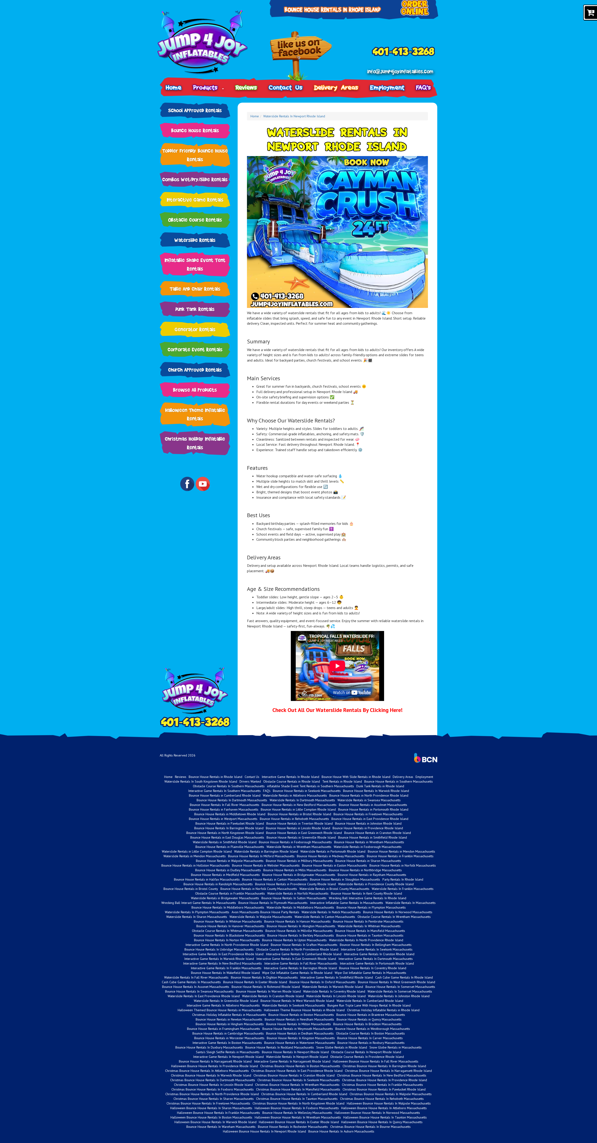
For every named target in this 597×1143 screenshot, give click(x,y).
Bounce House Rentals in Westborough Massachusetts (372, 1029)
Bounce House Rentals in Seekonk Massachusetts (307, 791)
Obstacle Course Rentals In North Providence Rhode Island (297, 949)
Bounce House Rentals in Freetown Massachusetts (368, 814)
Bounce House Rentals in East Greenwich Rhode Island (304, 833)
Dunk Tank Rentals (195, 309)
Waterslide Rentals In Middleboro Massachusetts (300, 907)
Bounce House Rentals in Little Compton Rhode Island (298, 809)
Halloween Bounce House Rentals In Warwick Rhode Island (215, 1122)
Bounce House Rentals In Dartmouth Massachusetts (232, 800)
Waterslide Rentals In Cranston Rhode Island (273, 996)
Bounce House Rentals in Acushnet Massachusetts (373, 805)
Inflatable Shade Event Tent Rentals (195, 264)
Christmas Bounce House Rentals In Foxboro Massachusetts (212, 1089)
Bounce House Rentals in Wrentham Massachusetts (369, 842)
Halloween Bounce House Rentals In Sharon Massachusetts (211, 1108)
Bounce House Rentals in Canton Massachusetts (275, 879)
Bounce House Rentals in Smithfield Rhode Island (372, 837)
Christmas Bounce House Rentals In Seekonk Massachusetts (298, 1080)
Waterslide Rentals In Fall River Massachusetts (196, 977)
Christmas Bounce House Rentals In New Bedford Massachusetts (381, 1075)
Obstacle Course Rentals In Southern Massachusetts (229, 786)
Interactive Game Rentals (195, 199)
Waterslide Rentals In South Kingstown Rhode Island (200, 781)
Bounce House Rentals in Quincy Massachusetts (369, 1019)
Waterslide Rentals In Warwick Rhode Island (332, 987)
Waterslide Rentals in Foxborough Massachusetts (368, 847)
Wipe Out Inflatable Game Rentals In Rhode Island (297, 973)
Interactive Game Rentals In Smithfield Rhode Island (336, 977)
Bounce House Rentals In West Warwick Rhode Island (297, 1001)
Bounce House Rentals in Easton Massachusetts (334, 865)
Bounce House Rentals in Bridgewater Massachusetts (298, 875)
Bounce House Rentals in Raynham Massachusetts (372, 875)
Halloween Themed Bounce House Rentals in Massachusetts (220, 1010)
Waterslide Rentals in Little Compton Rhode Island (197, 851)
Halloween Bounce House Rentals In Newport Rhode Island (264, 1131)
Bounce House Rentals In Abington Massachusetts (301, 926)
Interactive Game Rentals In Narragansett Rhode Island (292, 1061)
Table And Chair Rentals (195, 288)
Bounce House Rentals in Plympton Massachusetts (371, 907)
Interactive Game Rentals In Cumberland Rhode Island (303, 954)
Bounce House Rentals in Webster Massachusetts (266, 865)
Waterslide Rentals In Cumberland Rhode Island (370, 1001)
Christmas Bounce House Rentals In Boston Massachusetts (300, 1066)
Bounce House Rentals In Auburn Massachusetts (341, 1131)
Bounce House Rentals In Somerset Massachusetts (400, 987)
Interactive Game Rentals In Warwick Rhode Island (219, 959)
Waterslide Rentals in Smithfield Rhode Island (225, 842)
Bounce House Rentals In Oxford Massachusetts (322, 982)
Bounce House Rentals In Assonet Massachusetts (195, 987)
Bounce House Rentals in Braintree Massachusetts (370, 1015)
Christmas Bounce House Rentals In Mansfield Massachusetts (298, 1089)
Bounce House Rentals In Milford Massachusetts (261, 856)
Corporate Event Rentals (195, 349)
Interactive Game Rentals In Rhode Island (290, 777)
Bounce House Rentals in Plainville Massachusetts (229, 847)
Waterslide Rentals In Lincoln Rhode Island (336, 996)
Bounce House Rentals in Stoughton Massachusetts (345, 879)
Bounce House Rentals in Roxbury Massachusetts (371, 1043)
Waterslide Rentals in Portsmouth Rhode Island (332, 851)
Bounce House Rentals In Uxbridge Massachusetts (219, 949)
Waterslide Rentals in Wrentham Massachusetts (299, 847)
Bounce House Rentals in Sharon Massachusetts (368, 861)
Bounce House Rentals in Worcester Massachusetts (229, 1038)
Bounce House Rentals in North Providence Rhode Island (368, 795)
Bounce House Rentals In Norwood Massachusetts (397, 912)
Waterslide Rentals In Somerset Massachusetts (400, 991)
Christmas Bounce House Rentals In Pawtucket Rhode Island (384, 1089)
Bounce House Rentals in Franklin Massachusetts (400, 856)
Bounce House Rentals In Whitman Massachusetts (228, 921)
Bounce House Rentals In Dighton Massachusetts (264, 977)
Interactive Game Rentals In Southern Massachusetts (224, 791)
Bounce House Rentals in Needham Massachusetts (299, 1019)
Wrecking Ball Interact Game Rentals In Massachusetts (198, 903)
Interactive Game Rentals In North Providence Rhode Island (226, 945)
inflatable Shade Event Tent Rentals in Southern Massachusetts (310, 786)
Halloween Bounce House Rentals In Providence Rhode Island (214, 1066)
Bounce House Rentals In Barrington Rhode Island (229, 828)
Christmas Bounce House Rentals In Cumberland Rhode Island (304, 1094)
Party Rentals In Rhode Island (402, 879)
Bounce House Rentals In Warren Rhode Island (268, 991)
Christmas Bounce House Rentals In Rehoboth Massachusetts (382, 1099)
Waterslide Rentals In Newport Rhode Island (294, 116)
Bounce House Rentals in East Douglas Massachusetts (227, 837)
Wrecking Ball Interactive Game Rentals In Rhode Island (367, 898)
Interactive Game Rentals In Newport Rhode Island (228, 1057)
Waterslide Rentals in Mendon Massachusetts (194, 856)
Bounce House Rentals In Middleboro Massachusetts (227, 907)
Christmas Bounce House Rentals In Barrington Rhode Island (384, 1066)
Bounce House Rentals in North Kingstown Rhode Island (225, 833)
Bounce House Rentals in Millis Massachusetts (294, 870)
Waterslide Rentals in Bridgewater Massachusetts (225, 898)
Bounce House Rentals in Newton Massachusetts (229, 1019)
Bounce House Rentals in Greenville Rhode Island (301, 837)
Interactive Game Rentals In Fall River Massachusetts (300, 963)
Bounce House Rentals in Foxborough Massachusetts (295, 842)
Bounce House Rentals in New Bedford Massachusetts (299, 805)
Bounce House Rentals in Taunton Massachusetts (369, 935)
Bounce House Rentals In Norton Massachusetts (227, 940)
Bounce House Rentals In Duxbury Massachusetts (209, 1047)
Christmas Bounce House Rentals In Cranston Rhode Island (294, 1075)
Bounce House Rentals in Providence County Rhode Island (295, 884)
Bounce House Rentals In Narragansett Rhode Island (215, 1061)
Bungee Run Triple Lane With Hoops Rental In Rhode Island (369, 1005)
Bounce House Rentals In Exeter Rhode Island (255, 982)
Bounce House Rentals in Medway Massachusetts (330, 856)
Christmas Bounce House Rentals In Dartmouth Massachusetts (212, 1080)
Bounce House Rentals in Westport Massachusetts (223, 819)
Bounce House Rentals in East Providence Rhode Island (369, 819)
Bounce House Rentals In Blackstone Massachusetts (229, 935)
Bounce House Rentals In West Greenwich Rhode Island (396, 982)
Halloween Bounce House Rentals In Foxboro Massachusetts (297, 1108)
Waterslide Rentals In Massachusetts (410, 903)
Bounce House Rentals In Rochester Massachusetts (293, 1127)
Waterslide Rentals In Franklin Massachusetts (403, 889)
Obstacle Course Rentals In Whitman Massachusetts (227, 931)
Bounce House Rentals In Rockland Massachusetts (279, 1047)
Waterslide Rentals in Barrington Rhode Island (266, 851)
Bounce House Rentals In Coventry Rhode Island (372, 968)
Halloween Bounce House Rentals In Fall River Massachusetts (375, 1061)
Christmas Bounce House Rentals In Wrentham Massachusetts (297, 1085)
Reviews (246, 87)
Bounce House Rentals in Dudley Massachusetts (228, 870)
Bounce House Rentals (195, 130)
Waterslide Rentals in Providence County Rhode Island (376, 884)
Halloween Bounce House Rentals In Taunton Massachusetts (385, 1117)
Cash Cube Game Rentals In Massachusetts (191, 982)
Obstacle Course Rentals (195, 219)
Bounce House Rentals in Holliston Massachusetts (195, 865)
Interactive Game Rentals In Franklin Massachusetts (226, 968)
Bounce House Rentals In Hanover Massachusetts (230, 926)
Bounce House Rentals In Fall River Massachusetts (224, 805)
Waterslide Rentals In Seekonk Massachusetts (293, 1005)
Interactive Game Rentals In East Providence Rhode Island (223, 954)
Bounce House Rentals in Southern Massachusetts (398, 781)
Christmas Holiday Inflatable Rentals (195, 443)
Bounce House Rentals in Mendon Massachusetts (401, 851)
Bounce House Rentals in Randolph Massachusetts (218, 884)
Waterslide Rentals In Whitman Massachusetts (369, 926)
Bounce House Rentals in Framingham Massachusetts (223, 1029)
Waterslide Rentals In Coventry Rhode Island (334, 991)
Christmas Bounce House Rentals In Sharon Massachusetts (214, 1099)
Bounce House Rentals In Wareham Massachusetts (221, 1127)
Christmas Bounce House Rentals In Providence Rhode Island (384, 1080)
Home (173, 87)
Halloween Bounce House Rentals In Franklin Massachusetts (218, 1113)
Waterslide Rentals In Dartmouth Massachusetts (302, 800)
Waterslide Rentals (194, 240)
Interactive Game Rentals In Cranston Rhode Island (379, 954)
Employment (387, 87)
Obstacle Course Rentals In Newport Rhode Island (366, 1052)
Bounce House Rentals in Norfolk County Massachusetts (258, 889)
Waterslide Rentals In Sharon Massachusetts (196, 917)
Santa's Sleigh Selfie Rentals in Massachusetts (228, 1052)
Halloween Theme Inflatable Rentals (195, 414)
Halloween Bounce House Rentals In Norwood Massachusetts (377, 1113)
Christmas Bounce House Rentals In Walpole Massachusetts (391, 1094)
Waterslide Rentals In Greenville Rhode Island (226, 1001)
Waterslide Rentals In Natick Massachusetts (331, 912)
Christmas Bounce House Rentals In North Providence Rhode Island (212, 1094)
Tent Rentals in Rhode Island (342, 781)
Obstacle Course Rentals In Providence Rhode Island (367, 1057)
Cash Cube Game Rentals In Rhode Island (404, 977)
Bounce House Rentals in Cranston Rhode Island (377, 833)
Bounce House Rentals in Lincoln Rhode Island (298, 828)
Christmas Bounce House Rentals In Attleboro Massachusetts (207, 1071)
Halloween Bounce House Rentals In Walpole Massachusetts (389, 1103)
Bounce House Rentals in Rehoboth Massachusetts (294, 819)
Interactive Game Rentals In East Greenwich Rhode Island (296, 959)
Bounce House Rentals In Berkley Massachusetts (300, 935)
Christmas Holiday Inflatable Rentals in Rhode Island (383, 1010)
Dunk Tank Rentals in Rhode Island (380, 786)
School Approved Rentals (195, 110)
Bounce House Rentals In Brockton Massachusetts (367, 1024)
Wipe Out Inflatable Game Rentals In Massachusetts (370, 973)
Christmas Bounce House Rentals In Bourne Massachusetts (370, 1127)
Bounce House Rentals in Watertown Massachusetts (299, 1043)
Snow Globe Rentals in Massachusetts (395, 1047)
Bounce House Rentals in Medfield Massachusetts (225, 875)
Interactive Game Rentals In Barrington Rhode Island (300, 968)
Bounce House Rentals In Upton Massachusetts (294, 940)
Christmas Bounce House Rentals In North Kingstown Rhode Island (298, 1103)
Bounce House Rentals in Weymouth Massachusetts (297, 1029)
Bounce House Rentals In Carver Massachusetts (370, 1038)
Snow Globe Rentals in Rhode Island (341, 1047)
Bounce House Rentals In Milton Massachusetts (298, 1024)
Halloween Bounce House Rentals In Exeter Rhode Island (299, 1122)
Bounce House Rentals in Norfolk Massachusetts (402, 865)
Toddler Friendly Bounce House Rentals (195, 155)
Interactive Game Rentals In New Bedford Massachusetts (222, 963)
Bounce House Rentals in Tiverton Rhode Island (299, 823)
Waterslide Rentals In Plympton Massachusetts (197, 912)
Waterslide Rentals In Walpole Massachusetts (260, 917)
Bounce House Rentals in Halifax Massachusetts (207, 879)
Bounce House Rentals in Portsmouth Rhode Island (373, 809)
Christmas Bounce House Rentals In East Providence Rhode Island (297, 1071)
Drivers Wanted (250, 781)
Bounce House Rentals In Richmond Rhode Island (266, 987)
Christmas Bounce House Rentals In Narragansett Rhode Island (388, 1071)
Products (207, 87)
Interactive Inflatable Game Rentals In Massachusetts (346, 903)
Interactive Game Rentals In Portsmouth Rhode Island (377, 963)
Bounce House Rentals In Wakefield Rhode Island (225, 973)
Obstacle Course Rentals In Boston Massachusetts (370, 1033)
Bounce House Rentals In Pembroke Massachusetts (368, 921)
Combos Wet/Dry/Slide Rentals (195, 179)
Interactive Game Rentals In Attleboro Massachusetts (223, 1005)
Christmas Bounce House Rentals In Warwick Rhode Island (211, 1075)
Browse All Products (195, 389)
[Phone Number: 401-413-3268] (403, 51)
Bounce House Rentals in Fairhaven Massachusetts (223, 809)
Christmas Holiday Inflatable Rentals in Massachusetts (229, 1015)
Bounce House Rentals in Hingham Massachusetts (230, 1024)
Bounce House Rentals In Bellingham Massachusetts (376, 945)
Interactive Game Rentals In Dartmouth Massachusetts (375, 959)
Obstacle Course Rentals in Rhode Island (291, 781)
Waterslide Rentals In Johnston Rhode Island (399, 996)
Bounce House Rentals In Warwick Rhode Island (376, 791)
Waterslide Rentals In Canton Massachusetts (325, 917)
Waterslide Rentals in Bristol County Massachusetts (334, 889)
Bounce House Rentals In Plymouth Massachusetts (273, 903)
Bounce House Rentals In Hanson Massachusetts (297, 921)
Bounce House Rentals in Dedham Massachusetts (300, 1033)
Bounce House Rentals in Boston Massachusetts (301, 1015)
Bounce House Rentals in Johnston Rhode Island (368, 823)
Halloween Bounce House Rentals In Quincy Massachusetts (382, 1122)
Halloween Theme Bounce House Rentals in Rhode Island (304, 1010)
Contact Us (286, 87)
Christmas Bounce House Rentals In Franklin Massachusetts (382, 1085)
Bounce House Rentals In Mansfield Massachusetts (370, 931)
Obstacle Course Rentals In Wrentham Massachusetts (394, 917)
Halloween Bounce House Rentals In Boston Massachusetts (211, 1117)
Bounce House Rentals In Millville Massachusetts (299, 931)
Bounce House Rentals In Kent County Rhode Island (366, 893)
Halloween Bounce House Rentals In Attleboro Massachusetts (384, 1108)
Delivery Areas (336, 87)
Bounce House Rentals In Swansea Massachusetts (199, 991)
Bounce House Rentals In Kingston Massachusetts (301, 1038)
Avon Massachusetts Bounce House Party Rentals (265, 912)
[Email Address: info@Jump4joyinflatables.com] (400, 72)
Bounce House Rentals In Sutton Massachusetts (293, 898)
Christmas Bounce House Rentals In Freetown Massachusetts (208, 1103)
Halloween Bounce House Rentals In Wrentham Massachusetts (298, 1117)
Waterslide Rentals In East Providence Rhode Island (204, 996)
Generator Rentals (195, 329)
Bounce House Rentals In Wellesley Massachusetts (297, 1113)
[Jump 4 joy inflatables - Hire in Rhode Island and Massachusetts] (208, 42)
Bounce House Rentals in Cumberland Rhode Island (224, 795)
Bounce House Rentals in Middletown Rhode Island (229, 814)
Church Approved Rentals (195, 369)
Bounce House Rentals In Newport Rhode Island (295, 1052)
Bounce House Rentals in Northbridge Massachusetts (365, 870)
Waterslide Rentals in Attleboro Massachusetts (295, 795)
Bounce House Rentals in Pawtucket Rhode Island (229, 823)
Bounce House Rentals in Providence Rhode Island (368, 828)
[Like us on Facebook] (301, 57)
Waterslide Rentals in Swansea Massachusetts (369, 800)
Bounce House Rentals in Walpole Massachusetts (230, 861)
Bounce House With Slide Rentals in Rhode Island (356, 777)
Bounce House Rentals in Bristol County (190, 889)
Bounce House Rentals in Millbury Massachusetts (299, 861)
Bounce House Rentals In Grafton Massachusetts (304, 945)
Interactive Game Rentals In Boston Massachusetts (227, 1043)
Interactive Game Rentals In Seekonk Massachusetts (377, 949)
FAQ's (423, 87)
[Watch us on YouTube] (203, 484)
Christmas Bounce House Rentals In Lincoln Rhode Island (213, 1085)
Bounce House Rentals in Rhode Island (215, 777)
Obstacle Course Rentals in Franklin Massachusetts (230, 893)
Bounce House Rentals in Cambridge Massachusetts (228, 1033)
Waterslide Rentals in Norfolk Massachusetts (298, 893)
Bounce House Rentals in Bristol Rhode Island (299, 814)
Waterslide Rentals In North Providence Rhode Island (366, 940)
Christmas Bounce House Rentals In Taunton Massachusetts (297, 1099)
